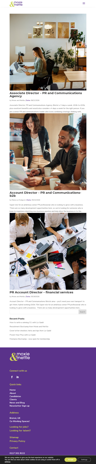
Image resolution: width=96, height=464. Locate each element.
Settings (84, 459)
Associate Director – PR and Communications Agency (46, 94)
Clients (13, 399)
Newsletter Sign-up (20, 405)
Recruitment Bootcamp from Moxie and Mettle (29, 326)
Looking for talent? (20, 430)
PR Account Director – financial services (41, 292)
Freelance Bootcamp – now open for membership (30, 339)
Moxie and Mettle (18, 100)
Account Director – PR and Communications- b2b (45, 194)
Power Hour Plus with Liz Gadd (22, 335)
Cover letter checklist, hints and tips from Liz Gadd (30, 330)
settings (7, 462)
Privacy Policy (17, 441)
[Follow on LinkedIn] (17, 377)
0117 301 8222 (17, 453)
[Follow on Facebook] (12, 377)
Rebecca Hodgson (18, 200)
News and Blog (17, 402)
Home (13, 390)
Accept (70, 459)
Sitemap (14, 437)
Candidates (15, 396)
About (13, 393)
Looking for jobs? (19, 426)
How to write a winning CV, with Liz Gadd (27, 322)
